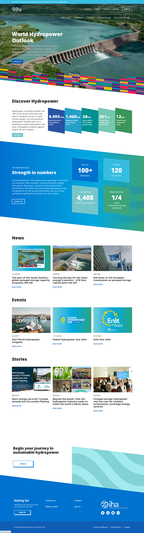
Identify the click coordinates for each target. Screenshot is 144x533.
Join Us (127, 9)
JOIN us (23, 464)
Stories (116, 9)
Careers (78, 500)
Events (106, 9)
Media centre (52, 506)
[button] (66, 17)
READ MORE (63, 2)
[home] (16, 9)
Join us (78, 506)
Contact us (51, 500)
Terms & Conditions (100, 527)
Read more (17, 61)
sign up (22, 512)
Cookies (127, 527)
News (98, 9)
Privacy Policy (116, 527)
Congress (88, 9)
